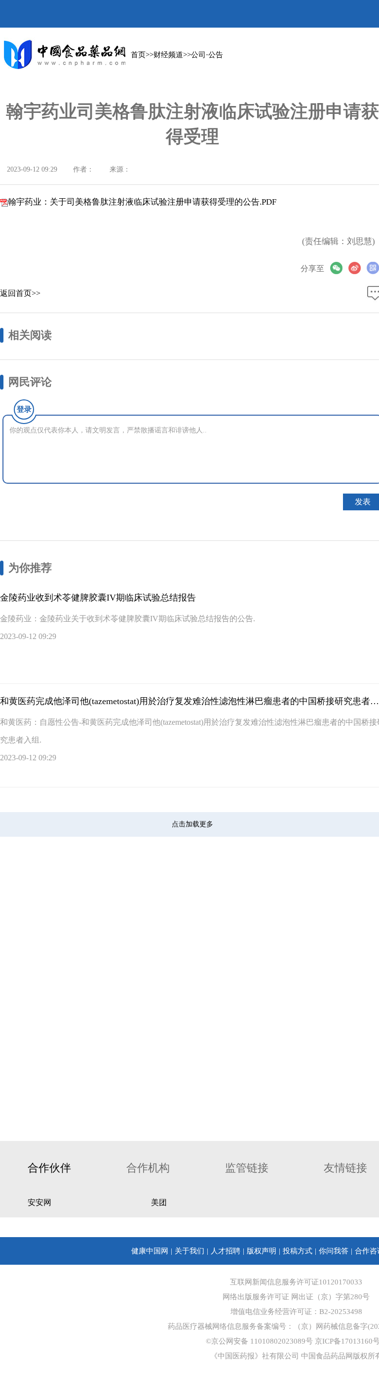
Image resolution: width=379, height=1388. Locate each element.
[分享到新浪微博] (357, 268)
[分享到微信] (339, 268)
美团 (159, 1202)
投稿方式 (297, 1251)
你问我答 (333, 1251)
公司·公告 (207, 55)
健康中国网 (149, 1251)
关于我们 (189, 1251)
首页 (138, 55)
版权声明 (261, 1251)
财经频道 (168, 55)
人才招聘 (225, 1251)
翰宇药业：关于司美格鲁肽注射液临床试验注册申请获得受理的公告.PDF (142, 202)
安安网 (39, 1202)
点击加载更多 (192, 824)
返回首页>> (20, 293)
